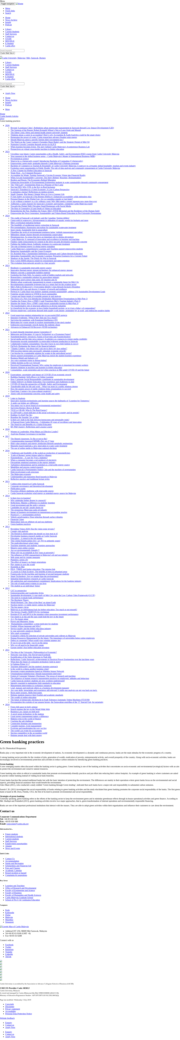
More (7, 109)
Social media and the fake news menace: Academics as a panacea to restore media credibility (49, 339)
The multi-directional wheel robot (24, 543)
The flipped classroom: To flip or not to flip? (29, 439)
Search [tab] (8, 13)
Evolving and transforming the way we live (29, 728)
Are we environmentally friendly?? (25, 550)
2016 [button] (7, 450)
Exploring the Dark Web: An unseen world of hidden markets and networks (42, 275)
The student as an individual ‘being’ (25, 586)
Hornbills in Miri (18, 567)
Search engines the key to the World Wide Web (30, 709)
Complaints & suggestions (16, 875)
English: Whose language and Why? (26, 626)
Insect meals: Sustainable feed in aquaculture (29, 230)
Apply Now (10, 93)
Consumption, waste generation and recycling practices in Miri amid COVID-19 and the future (50, 370)
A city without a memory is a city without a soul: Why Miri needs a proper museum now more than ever (54, 201)
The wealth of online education (23, 697)
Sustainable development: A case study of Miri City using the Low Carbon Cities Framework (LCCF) (53, 595)
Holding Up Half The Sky (21, 415)
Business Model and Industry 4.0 (24, 358)
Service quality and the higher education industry (31, 628)
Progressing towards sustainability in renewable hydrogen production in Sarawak (44, 341)
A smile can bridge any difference (24, 403)
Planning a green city (19, 560)
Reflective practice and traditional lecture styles (30, 479)
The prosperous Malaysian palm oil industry (29, 510)
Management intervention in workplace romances (31, 685)
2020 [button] (7, 372)
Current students (12, 839)
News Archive (11, 20)
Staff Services (11, 34)
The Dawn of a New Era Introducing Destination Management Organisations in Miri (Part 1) (49, 299)
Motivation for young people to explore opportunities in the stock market (41, 322)
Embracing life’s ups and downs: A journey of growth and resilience (39, 289)
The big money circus (20, 607)
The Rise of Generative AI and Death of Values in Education (36, 208)
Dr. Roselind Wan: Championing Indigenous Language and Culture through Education (47, 253)
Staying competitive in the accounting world (29, 733)
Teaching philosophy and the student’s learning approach (34, 666)
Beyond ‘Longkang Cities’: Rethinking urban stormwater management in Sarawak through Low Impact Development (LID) (62, 128)
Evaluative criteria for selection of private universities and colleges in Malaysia (43, 636)
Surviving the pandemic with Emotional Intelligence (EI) (34, 320)
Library (8, 29)
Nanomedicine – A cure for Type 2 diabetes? (29, 458)
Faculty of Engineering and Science (20, 890)
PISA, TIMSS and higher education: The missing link (33, 569)
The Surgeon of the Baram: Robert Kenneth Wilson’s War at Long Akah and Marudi (46, 130)
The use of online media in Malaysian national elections (34, 448)
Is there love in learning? (21, 498)
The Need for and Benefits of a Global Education (31, 424)
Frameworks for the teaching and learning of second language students (40, 574)
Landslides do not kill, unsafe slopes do (27, 507)
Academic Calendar (13, 870)
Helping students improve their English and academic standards (37, 695)
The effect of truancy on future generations (28, 562)
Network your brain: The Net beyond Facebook (30, 655)
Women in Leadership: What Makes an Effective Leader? (34, 431)
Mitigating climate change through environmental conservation (36, 234)
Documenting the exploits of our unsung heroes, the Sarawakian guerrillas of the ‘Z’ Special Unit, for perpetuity (57, 702)
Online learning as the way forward (25, 363)
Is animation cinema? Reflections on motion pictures (32, 192)
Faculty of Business (13, 893)
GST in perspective (19, 590)
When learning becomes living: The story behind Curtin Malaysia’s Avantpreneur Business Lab (50, 147)
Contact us (9, 36)
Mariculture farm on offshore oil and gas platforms (31, 522)
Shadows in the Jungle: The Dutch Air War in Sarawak (33, 258)
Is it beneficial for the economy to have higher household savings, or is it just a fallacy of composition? (53, 308)
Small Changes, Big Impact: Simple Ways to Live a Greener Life (37, 194)
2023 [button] (7, 265)
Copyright (9, 1004)
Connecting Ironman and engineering (26, 723)
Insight (8, 22)
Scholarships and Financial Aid (18, 866)
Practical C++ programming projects (26, 515)
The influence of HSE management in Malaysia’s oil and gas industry (39, 555)
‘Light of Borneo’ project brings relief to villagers (31, 455)
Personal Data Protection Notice (18, 1014)
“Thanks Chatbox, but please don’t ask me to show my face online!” (39, 348)
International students (14, 836)
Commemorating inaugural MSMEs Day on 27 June (32, 441)
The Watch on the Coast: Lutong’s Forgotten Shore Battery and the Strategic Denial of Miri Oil (50, 142)
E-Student (9, 43)
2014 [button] (7, 496)
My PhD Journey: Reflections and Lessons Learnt (31, 427)
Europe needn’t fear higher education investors (30, 647)
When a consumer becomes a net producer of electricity (34, 460)
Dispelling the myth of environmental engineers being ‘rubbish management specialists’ (47, 232)
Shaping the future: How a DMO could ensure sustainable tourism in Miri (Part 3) (44, 303)
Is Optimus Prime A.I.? (20, 664)
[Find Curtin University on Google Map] (14, 926)
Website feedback (7, 1018)
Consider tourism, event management (26, 726)
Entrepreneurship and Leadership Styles (27, 593)
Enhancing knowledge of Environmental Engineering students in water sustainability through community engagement (59, 182)
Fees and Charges (12, 868)
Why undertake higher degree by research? (28, 500)
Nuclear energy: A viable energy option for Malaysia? (33, 605)
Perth (7, 910)
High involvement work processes (25, 472)
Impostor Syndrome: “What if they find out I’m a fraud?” (34, 318)
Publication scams (18, 488)
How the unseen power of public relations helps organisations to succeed (41, 389)
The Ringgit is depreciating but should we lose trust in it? (34, 534)
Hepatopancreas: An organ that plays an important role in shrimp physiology (42, 237)
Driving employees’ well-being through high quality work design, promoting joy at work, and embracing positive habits (60, 310)
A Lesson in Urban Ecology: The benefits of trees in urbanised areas (39, 571)
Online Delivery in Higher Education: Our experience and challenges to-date (42, 382)
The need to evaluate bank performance (27, 598)
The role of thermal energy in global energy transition (33, 246)
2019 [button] (7, 396)
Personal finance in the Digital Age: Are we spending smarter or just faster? (42, 199)
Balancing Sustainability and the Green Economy (31, 251)
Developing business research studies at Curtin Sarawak (34, 536)
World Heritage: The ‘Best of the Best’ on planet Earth (33, 602)
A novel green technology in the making (27, 714)
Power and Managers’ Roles (22, 621)
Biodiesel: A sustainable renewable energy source (31, 268)
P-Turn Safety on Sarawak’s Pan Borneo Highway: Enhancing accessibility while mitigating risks (51, 197)
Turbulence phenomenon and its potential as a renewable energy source (40, 465)
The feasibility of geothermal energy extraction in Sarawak (35, 225)
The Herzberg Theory (20, 600)
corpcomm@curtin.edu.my (17, 824)
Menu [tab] (7, 8)
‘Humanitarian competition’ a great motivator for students (34, 624)
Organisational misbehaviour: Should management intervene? (36, 674)
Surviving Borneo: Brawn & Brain (25, 408)
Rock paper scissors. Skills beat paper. (26, 693)
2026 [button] (7, 125)
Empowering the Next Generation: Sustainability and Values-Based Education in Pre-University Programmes (56, 213)
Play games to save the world (23, 564)
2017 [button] (7, 436)
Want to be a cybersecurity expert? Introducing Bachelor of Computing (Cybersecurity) (47, 161)
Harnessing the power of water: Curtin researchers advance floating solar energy (44, 137)
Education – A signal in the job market (26, 538)
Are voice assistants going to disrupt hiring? (29, 360)
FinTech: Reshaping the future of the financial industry (33, 346)
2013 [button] (7, 526)
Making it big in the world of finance (26, 719)
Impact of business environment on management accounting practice (39, 512)
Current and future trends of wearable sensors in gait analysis (36, 296)
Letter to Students (18, 398)
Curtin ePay (10, 46)
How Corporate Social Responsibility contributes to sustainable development (42, 379)
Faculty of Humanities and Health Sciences (23, 895)
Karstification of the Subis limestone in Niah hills (31, 657)
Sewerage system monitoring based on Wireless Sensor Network (37, 671)
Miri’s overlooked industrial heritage (26, 223)
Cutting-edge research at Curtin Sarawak (27, 484)
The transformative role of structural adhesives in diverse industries (38, 306)
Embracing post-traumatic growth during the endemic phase (35, 325)
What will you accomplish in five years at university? (33, 553)
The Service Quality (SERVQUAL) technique (30, 612)
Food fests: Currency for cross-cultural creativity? (31, 391)
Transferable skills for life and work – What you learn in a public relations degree (44, 386)
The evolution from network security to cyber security (33, 263)
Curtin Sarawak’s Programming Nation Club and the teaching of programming (43, 469)
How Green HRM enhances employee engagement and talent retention (40, 261)
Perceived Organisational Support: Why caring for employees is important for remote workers (49, 365)
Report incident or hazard (15, 873)
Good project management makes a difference (30, 716)
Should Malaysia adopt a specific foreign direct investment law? (37, 140)
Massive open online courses (22, 548)
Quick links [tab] (10, 11)
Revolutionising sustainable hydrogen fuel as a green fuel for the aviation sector (43, 284)
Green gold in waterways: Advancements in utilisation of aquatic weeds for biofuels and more (49, 220)
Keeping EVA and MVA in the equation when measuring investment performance (44, 614)
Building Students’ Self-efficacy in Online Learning (32, 377)
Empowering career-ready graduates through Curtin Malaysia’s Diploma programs (45, 163)
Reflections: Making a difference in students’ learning (33, 503)
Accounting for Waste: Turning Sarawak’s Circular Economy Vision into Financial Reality (48, 175)
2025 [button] (7, 151)
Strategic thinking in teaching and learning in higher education (36, 367)
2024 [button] (7, 216)
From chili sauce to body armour (24, 707)
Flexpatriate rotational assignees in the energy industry (33, 462)
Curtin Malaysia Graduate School (19, 897)
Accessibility (10, 1011)
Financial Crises (17, 519)
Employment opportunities (16, 843)
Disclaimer (9, 1006)
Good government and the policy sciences (28, 505)
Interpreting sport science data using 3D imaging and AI (34, 280)
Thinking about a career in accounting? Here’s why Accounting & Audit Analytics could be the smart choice (55, 135)
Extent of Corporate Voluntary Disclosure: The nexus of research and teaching (43, 676)
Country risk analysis (19, 531)
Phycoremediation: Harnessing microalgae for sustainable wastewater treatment (43, 227)
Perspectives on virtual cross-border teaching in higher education (37, 149)
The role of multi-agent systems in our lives (28, 583)
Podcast (8, 25)
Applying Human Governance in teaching (28, 434)
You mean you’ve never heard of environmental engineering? (36, 405)
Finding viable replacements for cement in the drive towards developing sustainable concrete (49, 242)
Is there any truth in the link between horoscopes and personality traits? (40, 420)
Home (7, 17)
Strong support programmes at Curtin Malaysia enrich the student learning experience (46, 356)
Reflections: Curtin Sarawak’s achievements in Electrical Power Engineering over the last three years (52, 659)
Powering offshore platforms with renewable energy (32, 491)
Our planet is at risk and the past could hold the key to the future (37, 617)
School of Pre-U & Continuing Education (22, 900)
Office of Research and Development (20, 888)
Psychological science (20, 159)
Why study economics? (20, 633)
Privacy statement (12, 1009)
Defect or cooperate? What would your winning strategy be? (36, 640)
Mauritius (9, 920)
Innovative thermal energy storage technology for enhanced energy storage (41, 270)
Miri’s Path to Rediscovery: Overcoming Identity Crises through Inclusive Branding (45, 287)
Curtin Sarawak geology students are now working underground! (38, 681)
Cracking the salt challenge (22, 721)
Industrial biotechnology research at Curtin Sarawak (32, 579)
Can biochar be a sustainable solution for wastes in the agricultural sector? (41, 353)
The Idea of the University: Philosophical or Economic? (34, 652)
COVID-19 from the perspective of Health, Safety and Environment (39, 384)
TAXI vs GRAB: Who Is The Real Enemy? (29, 410)
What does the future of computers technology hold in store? (36, 662)
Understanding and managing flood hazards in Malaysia (34, 477)
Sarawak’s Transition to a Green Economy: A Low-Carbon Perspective (40, 189)
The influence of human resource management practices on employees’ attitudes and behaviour (50, 678)
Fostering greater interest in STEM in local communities (34, 294)
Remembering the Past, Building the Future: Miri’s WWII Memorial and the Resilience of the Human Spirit (55, 211)
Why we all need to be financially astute (27, 645)
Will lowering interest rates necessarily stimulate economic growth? (38, 351)
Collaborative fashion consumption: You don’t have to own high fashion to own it (44, 344)
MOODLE (9, 41)
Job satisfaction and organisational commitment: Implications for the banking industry (46, 581)
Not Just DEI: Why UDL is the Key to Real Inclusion (33, 187)
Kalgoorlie (9, 912)
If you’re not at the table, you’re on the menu (29, 643)
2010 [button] (7, 704)
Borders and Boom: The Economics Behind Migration (33, 180)
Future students (11, 834)
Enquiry (8, 1023)
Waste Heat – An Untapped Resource (26, 173)
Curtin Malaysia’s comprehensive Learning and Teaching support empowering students (47, 249)
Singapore (9, 922)
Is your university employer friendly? (26, 631)
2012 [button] (7, 588)
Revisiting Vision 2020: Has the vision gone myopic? (33, 529)
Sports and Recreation (14, 863)
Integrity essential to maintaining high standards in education (36, 683)
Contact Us (10, 859)
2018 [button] (7, 429)
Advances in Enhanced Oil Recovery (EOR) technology (34, 327)
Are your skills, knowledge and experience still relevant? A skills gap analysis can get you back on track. (54, 690)
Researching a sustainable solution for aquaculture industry (35, 277)
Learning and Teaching (15, 886)
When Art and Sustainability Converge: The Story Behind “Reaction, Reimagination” (46, 178)
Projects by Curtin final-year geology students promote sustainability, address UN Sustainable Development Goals (58, 291)
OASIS (8, 39)
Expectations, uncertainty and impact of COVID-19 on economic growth (41, 375)
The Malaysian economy (21, 474)
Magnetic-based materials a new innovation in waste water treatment (39, 446)
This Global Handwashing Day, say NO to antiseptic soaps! (35, 541)
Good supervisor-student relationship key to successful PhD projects (39, 315)
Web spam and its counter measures (25, 557)
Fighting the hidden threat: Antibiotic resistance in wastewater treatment (40, 244)
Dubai (7, 915)
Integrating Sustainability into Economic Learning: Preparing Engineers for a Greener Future (49, 256)
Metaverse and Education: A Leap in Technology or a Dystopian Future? (41, 334)
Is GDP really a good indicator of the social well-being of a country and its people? (45, 412)
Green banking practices (21, 524)
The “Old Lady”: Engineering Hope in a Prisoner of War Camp (37, 185)
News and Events (12, 848)
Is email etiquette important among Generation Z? (31, 332)
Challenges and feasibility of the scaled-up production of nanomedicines (40, 453)
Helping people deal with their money (26, 735)
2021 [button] (7, 329)
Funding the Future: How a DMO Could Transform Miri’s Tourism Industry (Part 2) (45, 301)
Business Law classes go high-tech (25, 712)
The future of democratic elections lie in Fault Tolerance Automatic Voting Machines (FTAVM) (50, 700)
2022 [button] (7, 313)
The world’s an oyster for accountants (26, 731)
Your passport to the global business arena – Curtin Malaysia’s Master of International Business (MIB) (53, 156)
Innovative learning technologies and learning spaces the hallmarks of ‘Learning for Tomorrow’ (50, 401)
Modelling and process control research (27, 467)
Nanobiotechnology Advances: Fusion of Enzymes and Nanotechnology (41, 337)
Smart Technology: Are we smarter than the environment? (35, 576)
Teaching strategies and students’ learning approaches (33, 545)
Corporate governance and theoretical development (32, 486)
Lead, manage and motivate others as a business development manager (40, 688)
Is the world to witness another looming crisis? (30, 669)
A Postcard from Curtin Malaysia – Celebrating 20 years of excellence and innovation (46, 422)
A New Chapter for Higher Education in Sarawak (31, 170)
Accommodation (12, 861)
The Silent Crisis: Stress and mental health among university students (39, 132)
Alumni (8, 846)
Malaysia (9, 917)
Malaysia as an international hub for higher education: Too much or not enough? (44, 609)
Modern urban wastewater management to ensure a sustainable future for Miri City (45, 282)
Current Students (12, 31)
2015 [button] (7, 481)
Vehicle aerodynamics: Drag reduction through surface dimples (37, 517)
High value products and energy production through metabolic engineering (41, 443)
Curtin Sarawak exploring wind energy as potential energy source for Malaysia (43, 493)
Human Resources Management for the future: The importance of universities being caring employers (53, 638)
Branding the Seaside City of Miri (25, 417)
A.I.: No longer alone (19, 619)
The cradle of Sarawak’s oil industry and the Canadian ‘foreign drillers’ (40, 218)
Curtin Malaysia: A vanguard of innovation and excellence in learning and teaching (45, 239)
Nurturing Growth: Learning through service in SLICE (33, 144)
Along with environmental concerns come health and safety (35, 394)
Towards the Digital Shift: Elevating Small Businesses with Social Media (41, 206)
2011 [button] (7, 650)
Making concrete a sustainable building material (30, 272)
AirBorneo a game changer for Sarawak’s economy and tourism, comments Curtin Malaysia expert (52, 204)
